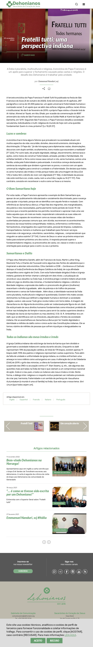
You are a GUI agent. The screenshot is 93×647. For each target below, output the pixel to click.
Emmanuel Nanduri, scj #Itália (26, 518)
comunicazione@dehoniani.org (23, 616)
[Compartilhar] (43, 88)
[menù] (83, 4)
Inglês (12, 400)
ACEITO (38, 640)
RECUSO (54, 640)
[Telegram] (60, 571)
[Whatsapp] (54, 571)
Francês (36, 400)
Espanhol (24, 400)
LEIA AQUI (70, 635)
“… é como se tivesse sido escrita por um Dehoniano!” (27, 492)
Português (60, 400)
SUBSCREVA (23, 571)
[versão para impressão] (49, 88)
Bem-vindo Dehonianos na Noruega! (24, 461)
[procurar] (76, 4)
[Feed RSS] (85, 571)
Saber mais (29, 55)
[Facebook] (66, 571)
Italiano (48, 400)
